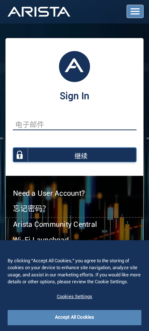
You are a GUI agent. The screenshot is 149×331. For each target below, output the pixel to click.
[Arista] (39, 12)
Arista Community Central (55, 224)
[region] (74, 285)
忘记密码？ (31, 209)
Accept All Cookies (74, 317)
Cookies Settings (74, 296)
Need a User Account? (49, 193)
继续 (81, 156)
